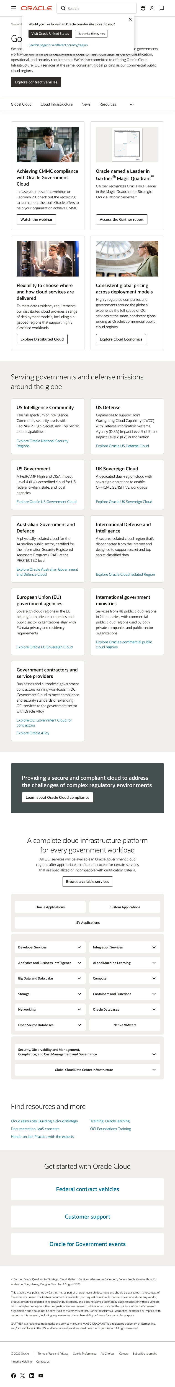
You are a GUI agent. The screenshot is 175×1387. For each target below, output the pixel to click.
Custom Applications (125, 907)
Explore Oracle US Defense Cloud (122, 445)
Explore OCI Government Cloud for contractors (44, 722)
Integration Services (108, 947)
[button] (13, 8)
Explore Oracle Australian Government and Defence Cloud (47, 572)
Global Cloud (21, 104)
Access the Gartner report (122, 219)
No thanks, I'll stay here (91, 33)
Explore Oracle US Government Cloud (47, 501)
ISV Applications (87, 922)
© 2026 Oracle (20, 1353)
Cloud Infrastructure (56, 104)
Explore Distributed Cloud (42, 339)
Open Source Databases (36, 1025)
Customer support (87, 1216)
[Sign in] (152, 8)
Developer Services (32, 947)
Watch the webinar (36, 219)
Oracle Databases (106, 1009)
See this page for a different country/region (58, 45)
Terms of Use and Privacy (53, 1353)
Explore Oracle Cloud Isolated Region (125, 574)
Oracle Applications (50, 907)
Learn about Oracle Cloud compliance (57, 797)
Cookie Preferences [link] (84, 1353)
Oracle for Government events (87, 1243)
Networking (27, 1009)
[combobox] (97, 8)
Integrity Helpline (21, 1361)
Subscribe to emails (145, 1353)
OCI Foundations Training (110, 1128)
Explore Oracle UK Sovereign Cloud (124, 501)
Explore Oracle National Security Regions (42, 443)
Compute (99, 978)
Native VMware (124, 1025)
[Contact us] (161, 8)
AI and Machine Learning (112, 963)
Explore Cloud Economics (121, 339)
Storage (24, 994)
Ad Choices (108, 1353)
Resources (108, 104)
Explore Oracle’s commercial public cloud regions (124, 644)
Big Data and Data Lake (35, 978)
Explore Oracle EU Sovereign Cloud (45, 646)
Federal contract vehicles (87, 1189)
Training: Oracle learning (110, 1120)
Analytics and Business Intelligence (44, 963)
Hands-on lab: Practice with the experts (42, 1136)
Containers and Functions (112, 994)
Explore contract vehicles (36, 82)
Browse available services (87, 881)
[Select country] (143, 8)
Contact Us (43, 1361)
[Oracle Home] (36, 8)
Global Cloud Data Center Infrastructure (84, 1070)
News (86, 104)
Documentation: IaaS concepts (35, 1128)
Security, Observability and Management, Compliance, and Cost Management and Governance (57, 1051)
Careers (123, 1353)
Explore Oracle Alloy (33, 732)
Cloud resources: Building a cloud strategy (44, 1120)
